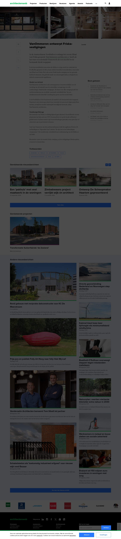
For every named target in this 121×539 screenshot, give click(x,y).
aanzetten (73, 535)
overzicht (39, 535)
